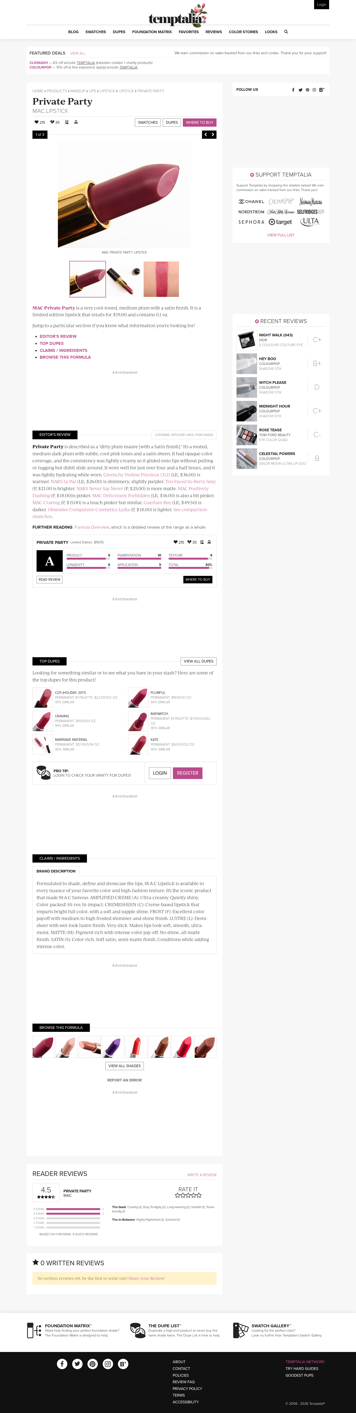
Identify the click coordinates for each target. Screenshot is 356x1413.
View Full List (280, 235)
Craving (62, 716)
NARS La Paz (63, 481)
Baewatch (159, 714)
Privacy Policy (187, 1388)
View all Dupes (198, 661)
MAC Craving (46, 502)
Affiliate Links (182, 435)
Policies (181, 1375)
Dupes (172, 122)
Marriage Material (71, 740)
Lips (92, 91)
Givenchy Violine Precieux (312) (136, 474)
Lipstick (107, 91)
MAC (38, 111)
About (179, 1361)
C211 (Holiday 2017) (70, 693)
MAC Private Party (53, 307)
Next (213, 135)
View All (78, 53)
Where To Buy (198, 580)
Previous (205, 135)
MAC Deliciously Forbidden (121, 495)
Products (57, 91)
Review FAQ (184, 1382)
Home (37, 91)
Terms (179, 1395)
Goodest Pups (299, 1375)
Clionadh (39, 63)
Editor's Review (58, 336)
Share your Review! (146, 1278)
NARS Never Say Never (100, 488)
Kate (154, 740)
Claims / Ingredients (63, 350)
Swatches (148, 122)
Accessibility (186, 1402)
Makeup (77, 91)
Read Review (49, 580)
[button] (73, 32)
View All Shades (124, 1066)
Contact (181, 1368)
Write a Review (202, 1175)
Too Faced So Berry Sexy (190, 481)
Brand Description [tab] (56, 871)
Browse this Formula (65, 357)
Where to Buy (199, 122)
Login (321, 4)
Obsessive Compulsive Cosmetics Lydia (89, 509)
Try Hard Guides (302, 1368)
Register (187, 773)
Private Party (62, 100)
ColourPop (40, 67)
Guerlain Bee (157, 502)
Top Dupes (52, 343)
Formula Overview (92, 527)
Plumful (158, 693)
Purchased (204, 435)
